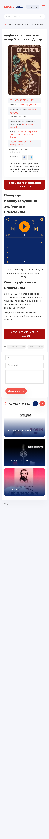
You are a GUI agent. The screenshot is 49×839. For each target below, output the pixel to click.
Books (14, 6)
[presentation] (35, 403)
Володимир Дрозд (26, 105)
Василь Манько (36, 347)
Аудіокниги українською (18, 24)
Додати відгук (16, 391)
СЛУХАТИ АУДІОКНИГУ (22, 100)
